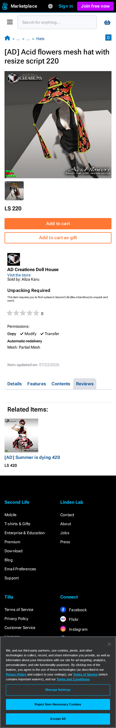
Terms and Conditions (73, 679)
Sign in (66, 6)
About (65, 524)
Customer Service (20, 627)
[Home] (7, 38)
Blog (9, 560)
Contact (67, 515)
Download (14, 551)
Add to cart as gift (58, 237)
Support (12, 578)
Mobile (10, 515)
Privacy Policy (16, 618)
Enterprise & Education (25, 533)
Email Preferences (20, 569)
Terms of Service (19, 609)
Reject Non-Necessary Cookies (58, 704)
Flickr (73, 619)
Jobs (64, 533)
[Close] (109, 644)
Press (65, 542)
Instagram (78, 629)
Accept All (58, 718)
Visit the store (18, 275)
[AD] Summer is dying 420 (32, 457)
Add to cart (58, 223)
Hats (40, 38)
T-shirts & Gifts (17, 524)
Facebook (77, 610)
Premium (12, 542)
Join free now (95, 6)
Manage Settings (58, 689)
